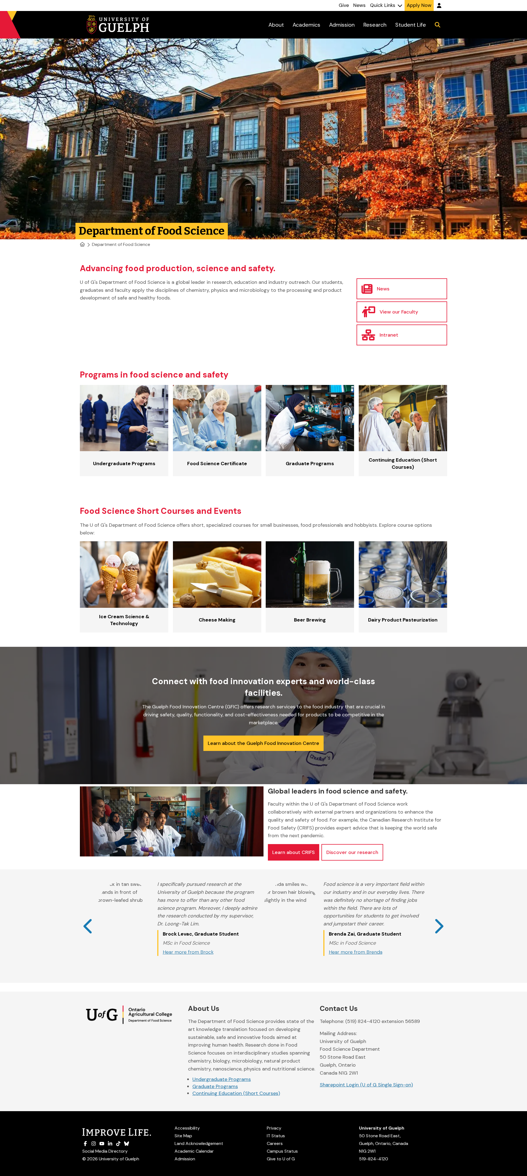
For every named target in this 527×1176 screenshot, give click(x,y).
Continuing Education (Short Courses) (236, 1093)
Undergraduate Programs (221, 1079)
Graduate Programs (215, 1086)
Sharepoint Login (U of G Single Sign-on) (366, 1084)
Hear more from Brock (188, 952)
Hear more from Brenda (355, 952)
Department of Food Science (121, 244)
